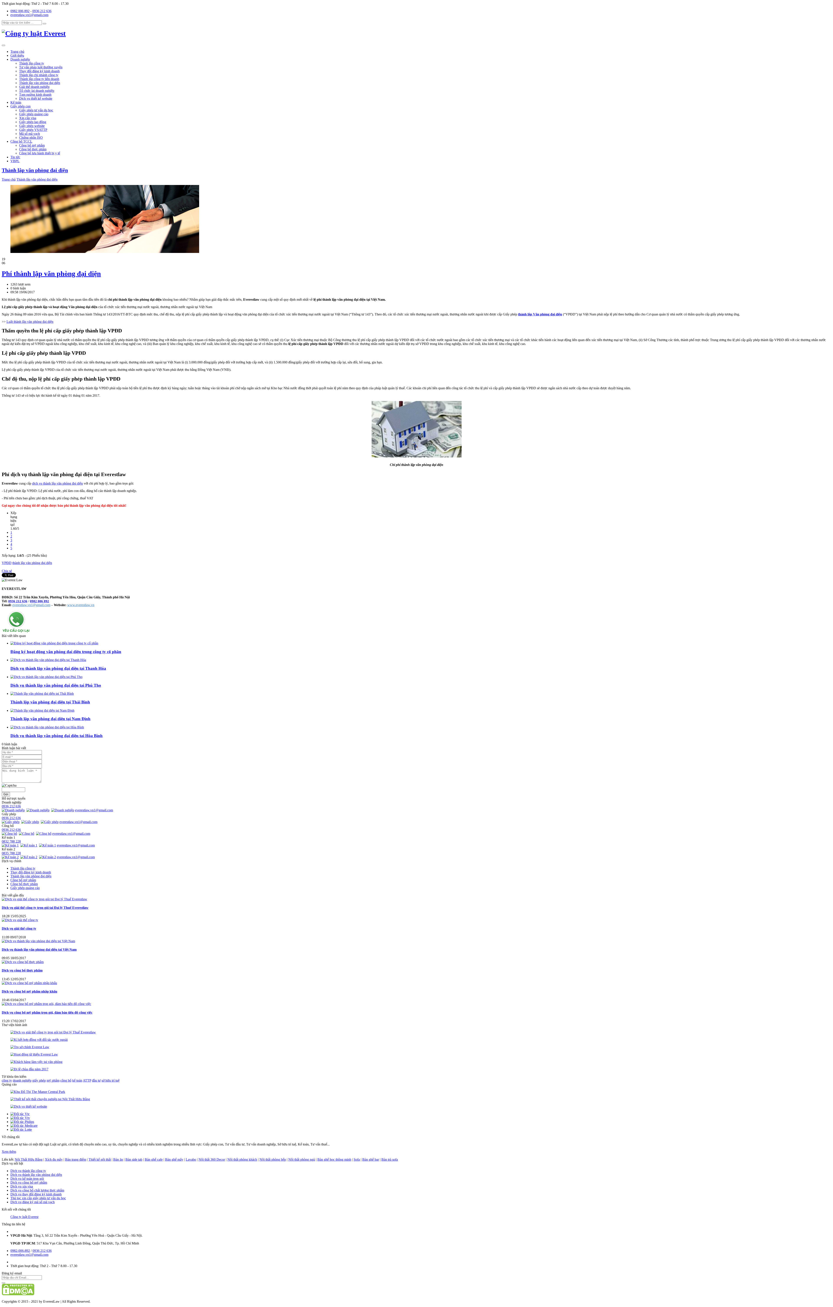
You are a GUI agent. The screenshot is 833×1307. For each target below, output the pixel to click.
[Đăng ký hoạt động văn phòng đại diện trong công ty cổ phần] (54, 643)
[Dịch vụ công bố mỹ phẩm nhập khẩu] (29, 983)
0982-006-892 (20, 1251)
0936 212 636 (41, 11)
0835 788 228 (11, 853)
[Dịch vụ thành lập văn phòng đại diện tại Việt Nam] (38, 941)
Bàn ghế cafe (154, 1159)
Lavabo (191, 1159)
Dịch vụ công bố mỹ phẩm (28, 1182)
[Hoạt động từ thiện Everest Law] (34, 1054)
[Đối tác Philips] (22, 1122)
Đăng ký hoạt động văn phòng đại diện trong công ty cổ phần (65, 651)
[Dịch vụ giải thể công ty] (20, 920)
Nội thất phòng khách (242, 1159)
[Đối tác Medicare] (24, 1125)
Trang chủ (17, 51)
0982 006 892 (20, 11)
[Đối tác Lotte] (21, 1129)
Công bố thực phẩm (32, 149)
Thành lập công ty (31, 63)
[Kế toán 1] (11, 845)
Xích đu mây (54, 1159)
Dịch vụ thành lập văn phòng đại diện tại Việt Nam (39, 949)
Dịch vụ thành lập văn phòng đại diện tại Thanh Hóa (58, 668)
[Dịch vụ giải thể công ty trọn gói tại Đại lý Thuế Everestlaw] (44, 899)
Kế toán (15, 102)
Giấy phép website (32, 126)
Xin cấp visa (27, 118)
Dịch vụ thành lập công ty (28, 1171)
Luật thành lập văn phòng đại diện (30, 321)
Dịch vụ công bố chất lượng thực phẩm (37, 1190)
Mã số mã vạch (29, 133)
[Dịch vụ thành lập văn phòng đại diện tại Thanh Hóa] (48, 660)
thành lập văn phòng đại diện (32, 563)
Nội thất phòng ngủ (301, 1159)
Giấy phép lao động (32, 122)
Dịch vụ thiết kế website (35, 98)
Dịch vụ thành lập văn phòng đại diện (36, 1175)
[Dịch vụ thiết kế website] (28, 1106)
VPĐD (6, 563)
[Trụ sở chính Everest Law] (29, 1047)
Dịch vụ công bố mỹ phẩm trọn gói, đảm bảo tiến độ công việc (47, 1012)
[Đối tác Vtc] (20, 1114)
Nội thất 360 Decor (211, 1159)
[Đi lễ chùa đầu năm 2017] (29, 1069)
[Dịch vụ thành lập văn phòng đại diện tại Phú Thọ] (46, 677)
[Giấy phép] (11, 822)
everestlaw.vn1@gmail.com (29, 15)
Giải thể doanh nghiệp (34, 87)
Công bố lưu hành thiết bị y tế (39, 153)
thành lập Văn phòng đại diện (540, 314)
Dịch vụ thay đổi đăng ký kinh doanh (36, 1194)
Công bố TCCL (21, 141)
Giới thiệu (17, 55)
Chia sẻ (7, 571)
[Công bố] (10, 833)
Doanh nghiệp (20, 59)
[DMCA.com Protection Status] (18, 1294)
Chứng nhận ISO (31, 137)
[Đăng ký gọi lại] (16, 632)
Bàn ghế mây (174, 1159)
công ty (7, 1080)
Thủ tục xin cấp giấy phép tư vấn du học (38, 1198)
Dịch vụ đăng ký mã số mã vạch (32, 1202)
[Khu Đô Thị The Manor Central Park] (37, 1092)
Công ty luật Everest (24, 1217)
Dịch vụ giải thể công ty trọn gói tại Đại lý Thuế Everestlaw (45, 907)
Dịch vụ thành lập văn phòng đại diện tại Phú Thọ (55, 685)
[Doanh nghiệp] (14, 810)
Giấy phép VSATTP (33, 130)
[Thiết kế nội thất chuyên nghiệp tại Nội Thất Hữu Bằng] (50, 1099)
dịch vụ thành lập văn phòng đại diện (57, 483)
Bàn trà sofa (389, 1159)
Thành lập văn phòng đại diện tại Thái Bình (50, 702)
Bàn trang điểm (75, 1159)
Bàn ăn (118, 1159)
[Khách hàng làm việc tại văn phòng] (36, 1062)
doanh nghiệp (22, 1080)
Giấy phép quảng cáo (33, 114)
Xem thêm (9, 1152)
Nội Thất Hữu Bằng (29, 1159)
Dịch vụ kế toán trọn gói (27, 1178)
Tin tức (15, 157)
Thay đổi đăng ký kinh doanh (39, 71)
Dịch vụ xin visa (21, 1186)
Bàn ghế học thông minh (334, 1159)
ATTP (87, 1080)
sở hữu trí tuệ (111, 1080)
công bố (65, 1080)
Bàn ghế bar (370, 1159)
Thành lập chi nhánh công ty (38, 75)
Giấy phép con (20, 106)
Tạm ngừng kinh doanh (35, 94)
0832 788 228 (11, 841)
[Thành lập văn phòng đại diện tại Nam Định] (42, 710)
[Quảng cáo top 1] (104, 252)
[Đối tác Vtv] (20, 1118)
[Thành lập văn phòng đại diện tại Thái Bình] (42, 693)
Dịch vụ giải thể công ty (19, 928)
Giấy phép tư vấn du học (36, 110)
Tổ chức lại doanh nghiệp (36, 90)
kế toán (77, 1080)
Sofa (357, 1159)
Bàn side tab (133, 1159)
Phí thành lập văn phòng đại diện (51, 273)
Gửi (5, 794)
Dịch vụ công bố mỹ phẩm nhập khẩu (29, 991)
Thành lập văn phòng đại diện (39, 83)
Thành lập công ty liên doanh (39, 79)
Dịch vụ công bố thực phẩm (22, 970)
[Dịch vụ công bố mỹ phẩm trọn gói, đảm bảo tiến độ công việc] (46, 1004)
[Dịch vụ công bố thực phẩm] (23, 962)
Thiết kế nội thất (100, 1159)
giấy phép (39, 1080)
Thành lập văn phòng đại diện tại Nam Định (50, 718)
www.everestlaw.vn (80, 605)
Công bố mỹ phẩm (32, 145)
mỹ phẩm (53, 1080)
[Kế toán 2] (11, 857)
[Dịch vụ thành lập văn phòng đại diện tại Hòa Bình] (47, 727)
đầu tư (96, 1080)
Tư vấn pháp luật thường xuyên (40, 67)
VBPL (15, 161)
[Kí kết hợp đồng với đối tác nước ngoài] (39, 1039)
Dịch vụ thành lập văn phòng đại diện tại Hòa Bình (56, 735)
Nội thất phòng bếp (272, 1159)
